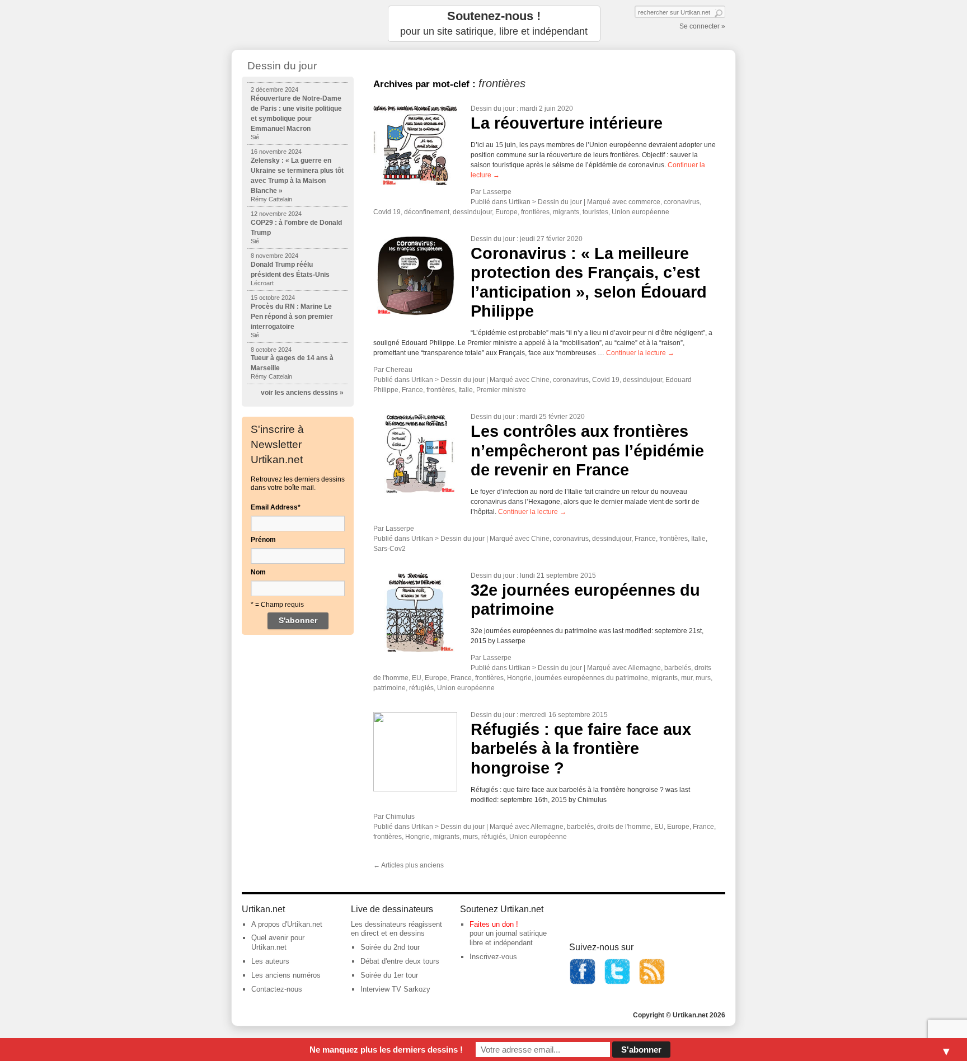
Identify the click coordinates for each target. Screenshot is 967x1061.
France (412, 390)
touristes (595, 212)
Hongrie (519, 678)
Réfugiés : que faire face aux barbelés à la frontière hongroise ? (581, 748)
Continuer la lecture (640, 353)
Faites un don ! (494, 924)
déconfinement (426, 212)
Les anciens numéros (286, 975)
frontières (535, 212)
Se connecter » (702, 26)
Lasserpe (497, 192)
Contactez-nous (276, 989)
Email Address (276, 507)
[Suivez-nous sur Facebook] (582, 982)
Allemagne (644, 668)
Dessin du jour (493, 108)
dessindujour (472, 212)
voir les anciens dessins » (302, 393)
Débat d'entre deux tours (399, 961)
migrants (566, 212)
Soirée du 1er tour (389, 975)
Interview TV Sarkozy (395, 989)
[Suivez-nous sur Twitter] (617, 982)
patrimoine (389, 688)
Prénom (263, 540)
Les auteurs (270, 961)
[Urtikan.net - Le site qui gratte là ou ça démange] (298, 24)
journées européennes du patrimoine (591, 678)
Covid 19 (387, 212)
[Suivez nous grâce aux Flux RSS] (652, 982)
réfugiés (421, 688)
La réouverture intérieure (567, 123)
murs (703, 678)
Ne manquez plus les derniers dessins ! (386, 1049)
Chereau (399, 370)
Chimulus (400, 816)
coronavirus (682, 202)
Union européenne (640, 212)
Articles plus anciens (408, 865)
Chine (540, 380)
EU (416, 678)
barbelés (677, 668)
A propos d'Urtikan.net (286, 924)
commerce (644, 202)
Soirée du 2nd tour (390, 947)
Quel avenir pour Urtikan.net (277, 942)
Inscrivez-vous (493, 956)
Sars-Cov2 (389, 549)
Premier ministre (501, 390)
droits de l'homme (624, 827)
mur (686, 678)
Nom (258, 572)
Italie (465, 390)
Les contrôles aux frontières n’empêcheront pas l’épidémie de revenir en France (587, 450)
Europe (506, 212)
